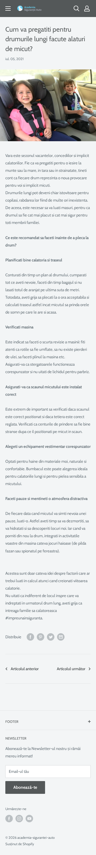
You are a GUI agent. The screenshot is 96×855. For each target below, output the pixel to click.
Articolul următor (71, 668)
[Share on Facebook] (30, 637)
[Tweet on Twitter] (50, 637)
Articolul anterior (25, 668)
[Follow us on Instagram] (19, 818)
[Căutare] (76, 8)
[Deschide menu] (8, 8)
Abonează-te (25, 787)
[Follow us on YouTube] (29, 818)
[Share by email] (61, 637)
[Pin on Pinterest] (40, 637)
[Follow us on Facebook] (9, 818)
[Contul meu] (87, 8)
